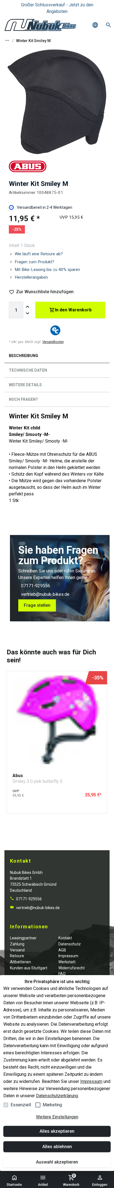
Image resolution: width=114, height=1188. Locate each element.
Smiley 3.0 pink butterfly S (37, 781)
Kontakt (65, 938)
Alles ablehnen (57, 1146)
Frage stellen (37, 605)
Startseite (14, 1185)
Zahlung (17, 944)
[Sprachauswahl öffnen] (95, 25)
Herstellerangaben (31, 277)
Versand (17, 950)
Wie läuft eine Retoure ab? (39, 253)
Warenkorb (71, 1180)
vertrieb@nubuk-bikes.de (45, 594)
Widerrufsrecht (71, 968)
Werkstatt (67, 962)
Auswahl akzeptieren (57, 1162)
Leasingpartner (23, 938)
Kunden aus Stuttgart (28, 968)
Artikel (43, 1185)
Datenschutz (69, 944)
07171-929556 (35, 585)
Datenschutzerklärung (57, 1095)
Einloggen (99, 1185)
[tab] (57, 357)
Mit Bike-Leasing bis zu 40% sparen (47, 269)
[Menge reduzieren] (27, 313)
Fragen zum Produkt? (34, 261)
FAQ (62, 974)
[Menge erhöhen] (27, 306)
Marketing (52, 1104)
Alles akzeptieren (57, 1131)
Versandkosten (53, 342)
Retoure (17, 956)
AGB (62, 950)
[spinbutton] (16, 310)
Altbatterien (20, 962)
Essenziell (21, 1104)
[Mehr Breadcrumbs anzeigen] (7, 40)
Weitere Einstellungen (57, 1117)
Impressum (91, 1081)
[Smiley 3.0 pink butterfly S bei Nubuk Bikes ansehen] (57, 720)
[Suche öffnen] (108, 25)
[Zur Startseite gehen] (40, 25)
